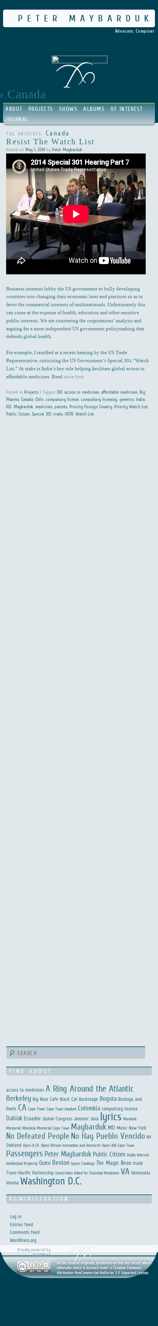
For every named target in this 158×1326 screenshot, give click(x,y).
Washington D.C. (51, 1181)
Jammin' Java (86, 1118)
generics (127, 399)
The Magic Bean (114, 1162)
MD (111, 1127)
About (14, 109)
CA (22, 1107)
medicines (43, 406)
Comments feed (25, 1232)
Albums (94, 109)
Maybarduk (23, 406)
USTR (69, 414)
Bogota (108, 1098)
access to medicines (81, 392)
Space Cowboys (83, 1163)
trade (58, 414)
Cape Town (36, 1109)
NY (148, 1137)
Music (122, 1128)
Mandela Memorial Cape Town (45, 1128)
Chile (39, 399)
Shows (68, 109)
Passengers (24, 1153)
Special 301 (41, 414)
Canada (27, 399)
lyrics (111, 1116)
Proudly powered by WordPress (34, 1252)
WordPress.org (23, 1240)
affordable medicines (119, 392)
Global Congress (57, 1118)
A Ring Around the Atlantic (90, 1088)
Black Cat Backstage (79, 1099)
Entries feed (21, 1224)
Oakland (13, 1145)
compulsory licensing (99, 399)
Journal (17, 119)
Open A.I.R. (31, 1145)
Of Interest (126, 109)
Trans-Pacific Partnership (30, 1173)
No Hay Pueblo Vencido (108, 1136)
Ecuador (32, 1118)
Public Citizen (18, 414)
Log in (15, 1216)
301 (59, 392)
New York (137, 1128)
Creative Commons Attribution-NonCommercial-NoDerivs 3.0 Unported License (102, 1270)
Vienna (12, 1183)
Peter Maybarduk (85, 18)
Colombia (89, 1108)
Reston (60, 1162)
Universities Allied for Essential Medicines (87, 1173)
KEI (9, 406)
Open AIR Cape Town (118, 1145)
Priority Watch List (131, 406)
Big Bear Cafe (45, 1099)
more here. (74, 376)
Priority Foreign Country (90, 406)
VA (125, 1171)
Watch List (85, 414)
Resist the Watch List (50, 141)
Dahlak (14, 1118)
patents (60, 406)
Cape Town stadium (61, 1109)
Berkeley (18, 1098)
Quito (45, 1162)
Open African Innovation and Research (70, 1145)
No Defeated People (37, 1136)
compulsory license (62, 399)
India (140, 399)
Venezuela (140, 1173)
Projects (40, 109)
